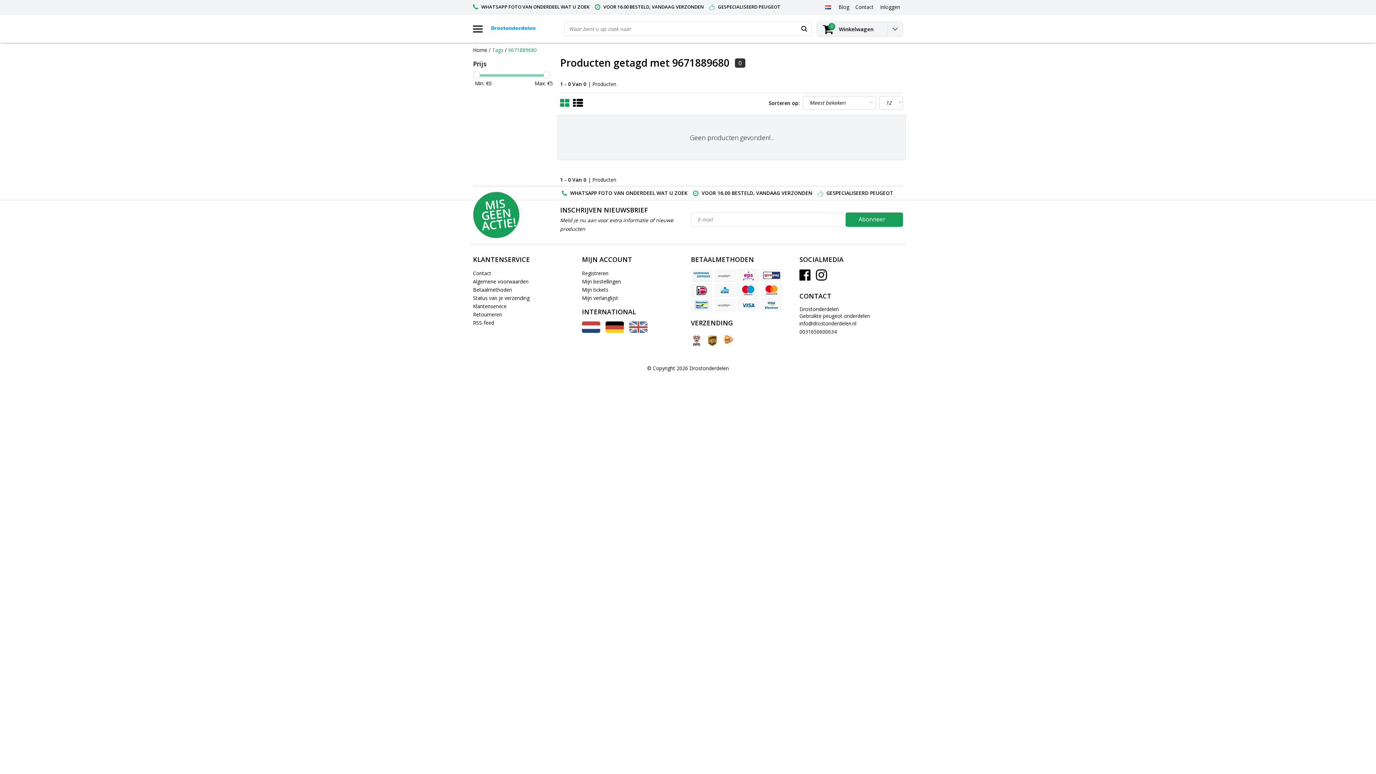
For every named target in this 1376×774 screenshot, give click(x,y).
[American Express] (701, 275)
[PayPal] (725, 304)
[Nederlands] (828, 7)
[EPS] (748, 275)
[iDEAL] (701, 290)
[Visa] (748, 304)
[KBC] (725, 290)
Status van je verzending (501, 298)
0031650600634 (818, 331)
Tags (497, 50)
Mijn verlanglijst (600, 298)
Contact (482, 273)
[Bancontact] (701, 304)
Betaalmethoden (492, 289)
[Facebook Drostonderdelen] (805, 277)
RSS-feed (483, 322)
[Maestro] (748, 290)
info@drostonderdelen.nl (827, 323)
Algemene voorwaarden (501, 281)
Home (480, 50)
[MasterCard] (771, 290)
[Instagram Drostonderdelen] (821, 277)
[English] (638, 331)
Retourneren (487, 314)
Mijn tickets (595, 289)
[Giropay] (771, 275)
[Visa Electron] (771, 304)
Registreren (595, 273)
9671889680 (522, 50)
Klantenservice (490, 306)
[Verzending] (696, 340)
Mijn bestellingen (601, 281)
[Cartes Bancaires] (725, 275)
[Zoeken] (804, 28)
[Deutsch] (615, 331)
